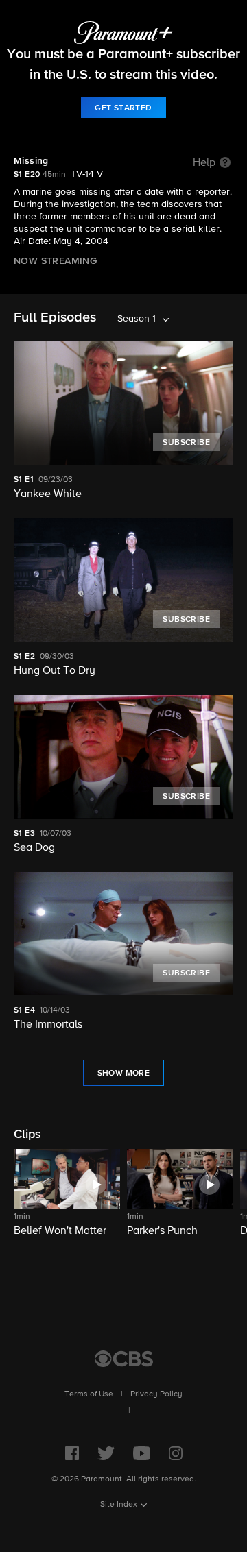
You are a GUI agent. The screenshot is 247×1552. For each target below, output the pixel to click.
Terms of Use (88, 1394)
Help (204, 163)
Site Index (118, 1505)
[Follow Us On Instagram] (176, 1453)
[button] (67, 1201)
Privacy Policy (156, 1394)
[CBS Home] (124, 1358)
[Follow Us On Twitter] (106, 1453)
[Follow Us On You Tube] (141, 1453)
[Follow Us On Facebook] (72, 1453)
